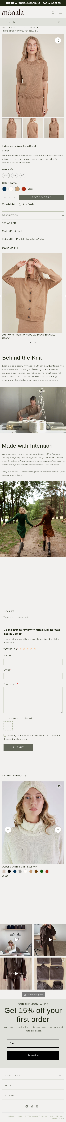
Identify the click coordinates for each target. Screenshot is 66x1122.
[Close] (60, 516)
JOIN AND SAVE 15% (33, 597)
